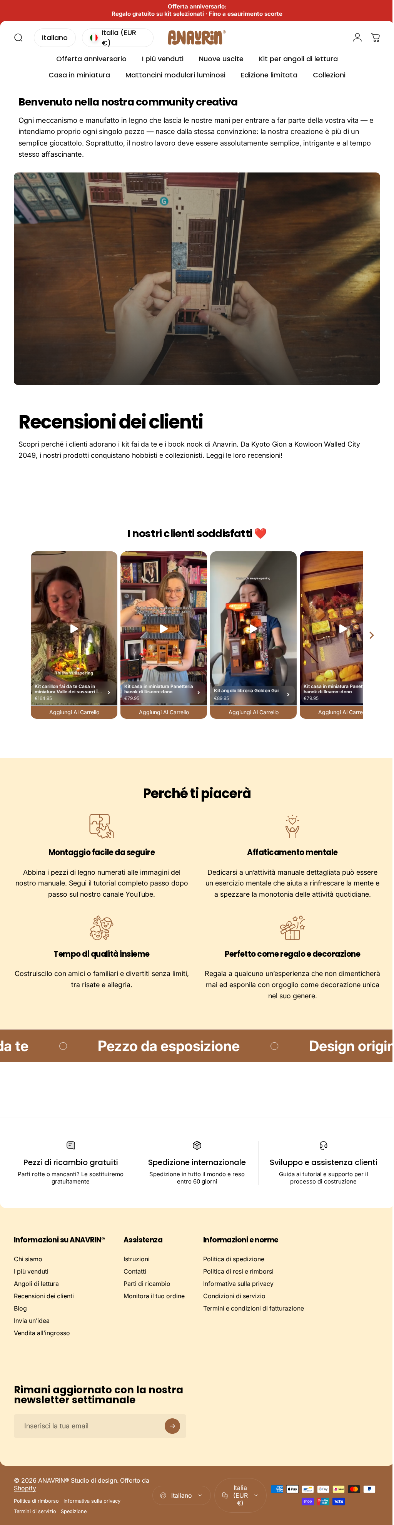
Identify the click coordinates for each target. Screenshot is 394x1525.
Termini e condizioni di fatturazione (253, 1308)
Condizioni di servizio (234, 1296)
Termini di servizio (35, 1511)
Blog (20, 1308)
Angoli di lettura (36, 1283)
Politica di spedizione (233, 1259)
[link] (100, 826)
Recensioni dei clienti (44, 1296)
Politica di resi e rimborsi (238, 1271)
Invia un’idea (32, 1320)
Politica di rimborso (36, 1501)
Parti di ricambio (147, 1283)
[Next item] (365, 635)
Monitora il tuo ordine (154, 1296)
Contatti (135, 1271)
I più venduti (31, 1271)
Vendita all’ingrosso (42, 1333)
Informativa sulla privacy (238, 1283)
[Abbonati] (172, 1426)
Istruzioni (137, 1259)
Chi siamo (28, 1259)
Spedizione (74, 1511)
